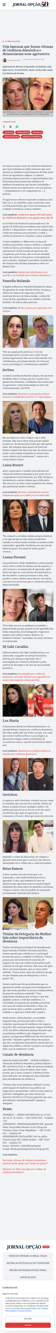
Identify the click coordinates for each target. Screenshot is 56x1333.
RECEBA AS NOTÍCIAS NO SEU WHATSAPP (28, 1263)
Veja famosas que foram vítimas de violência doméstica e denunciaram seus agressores (28, 50)
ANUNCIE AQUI (28, 1277)
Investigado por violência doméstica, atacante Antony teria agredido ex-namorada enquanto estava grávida (27, 676)
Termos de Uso (24, 1311)
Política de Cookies (39, 1308)
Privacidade (10, 1294)
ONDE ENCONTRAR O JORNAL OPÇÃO (28, 1256)
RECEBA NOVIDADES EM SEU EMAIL (28, 1270)
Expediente (10, 1287)
